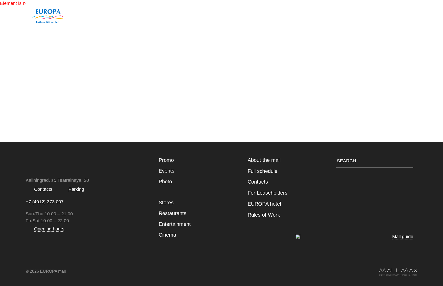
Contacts (329, 15)
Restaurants (226, 15)
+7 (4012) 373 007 (45, 201)
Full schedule (262, 171)
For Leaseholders (267, 193)
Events (166, 171)
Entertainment (280, 15)
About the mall (264, 160)
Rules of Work (264, 215)
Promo (166, 160)
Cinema (167, 235)
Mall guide (140, 15)
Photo (165, 181)
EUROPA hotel (264, 204)
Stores (183, 15)
